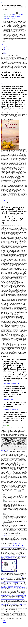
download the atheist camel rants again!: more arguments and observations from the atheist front (13, 595)
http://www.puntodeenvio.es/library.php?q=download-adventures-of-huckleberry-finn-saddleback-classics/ (13, 587)
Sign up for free (5, 200)
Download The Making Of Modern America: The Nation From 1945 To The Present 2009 (14, 546)
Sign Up (2, 44)
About (5, 383)
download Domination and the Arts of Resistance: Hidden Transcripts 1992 (14, 604)
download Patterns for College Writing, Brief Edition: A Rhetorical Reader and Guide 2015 (13, 581)
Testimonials (6, 399)
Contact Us (11, 399)
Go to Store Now (4, 450)
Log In (5, 48)
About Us (5, 52)
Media (11, 383)
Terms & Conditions (14, 409)
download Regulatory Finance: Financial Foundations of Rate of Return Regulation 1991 (13, 556)
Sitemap (5, 620)
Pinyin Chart (6, 49)
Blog (4, 50)
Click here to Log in (17, 543)
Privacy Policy (6, 409)
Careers (5, 53)
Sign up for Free (4, 535)
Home (4, 622)
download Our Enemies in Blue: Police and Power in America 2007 (13, 598)
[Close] (19, 491)
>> (2, 83)
